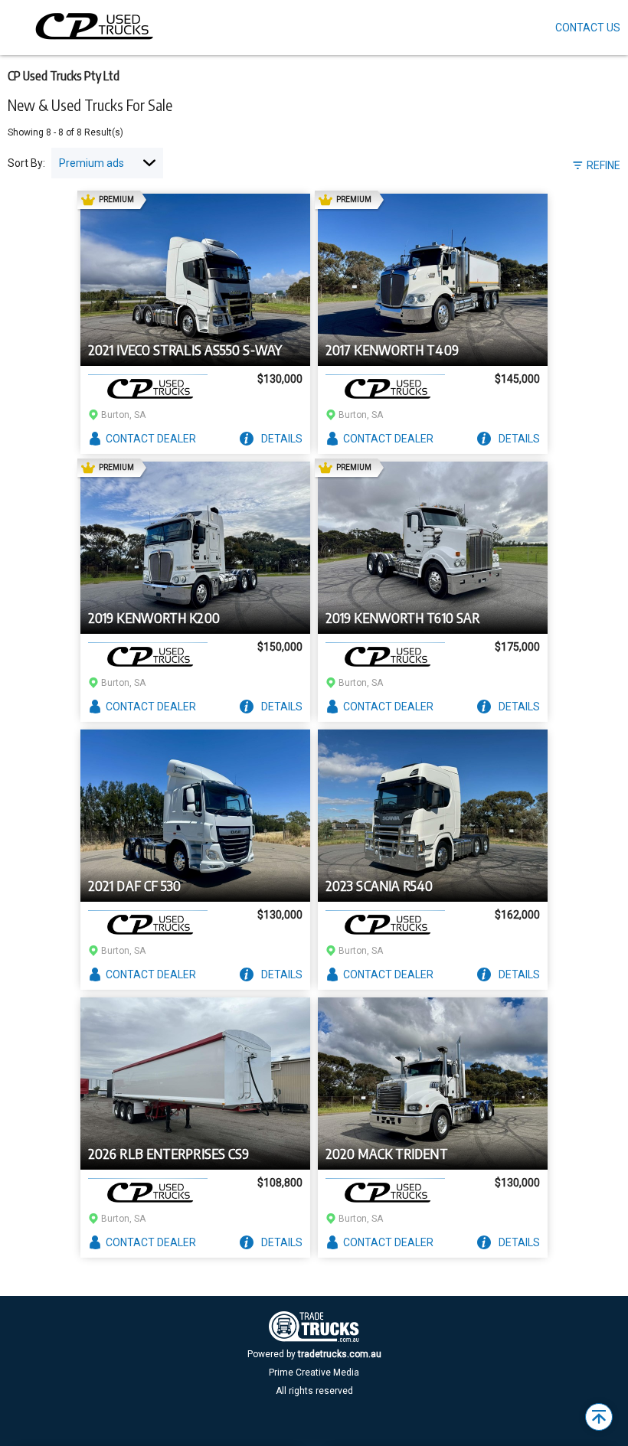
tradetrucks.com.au (339, 1354)
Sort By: (26, 163)
